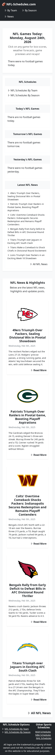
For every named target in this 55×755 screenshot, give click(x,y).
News (10, 16)
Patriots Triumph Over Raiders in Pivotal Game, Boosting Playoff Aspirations (25, 207)
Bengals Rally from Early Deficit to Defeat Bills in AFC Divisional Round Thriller (26, 232)
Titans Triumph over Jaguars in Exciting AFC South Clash (27, 667)
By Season (31, 10)
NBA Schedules (43, 735)
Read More (39, 370)
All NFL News (40, 264)
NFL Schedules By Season (25, 95)
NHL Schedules (43, 738)
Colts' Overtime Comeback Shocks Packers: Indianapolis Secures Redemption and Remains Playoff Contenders (27, 505)
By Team (12, 10)
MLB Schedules (43, 731)
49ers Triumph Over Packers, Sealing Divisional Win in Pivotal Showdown (23, 196)
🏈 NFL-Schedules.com (19, 4)
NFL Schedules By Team (24, 90)
